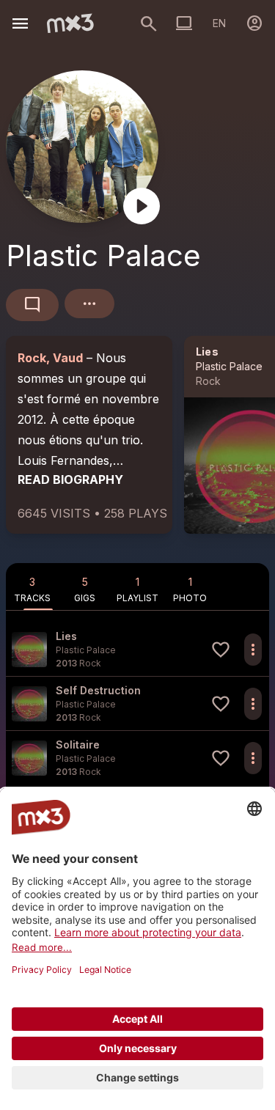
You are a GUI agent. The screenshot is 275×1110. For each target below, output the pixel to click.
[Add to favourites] (221, 649)
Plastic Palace (229, 366)
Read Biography (70, 479)
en (219, 23)
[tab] (32, 586)
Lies (207, 351)
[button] (137, 649)
